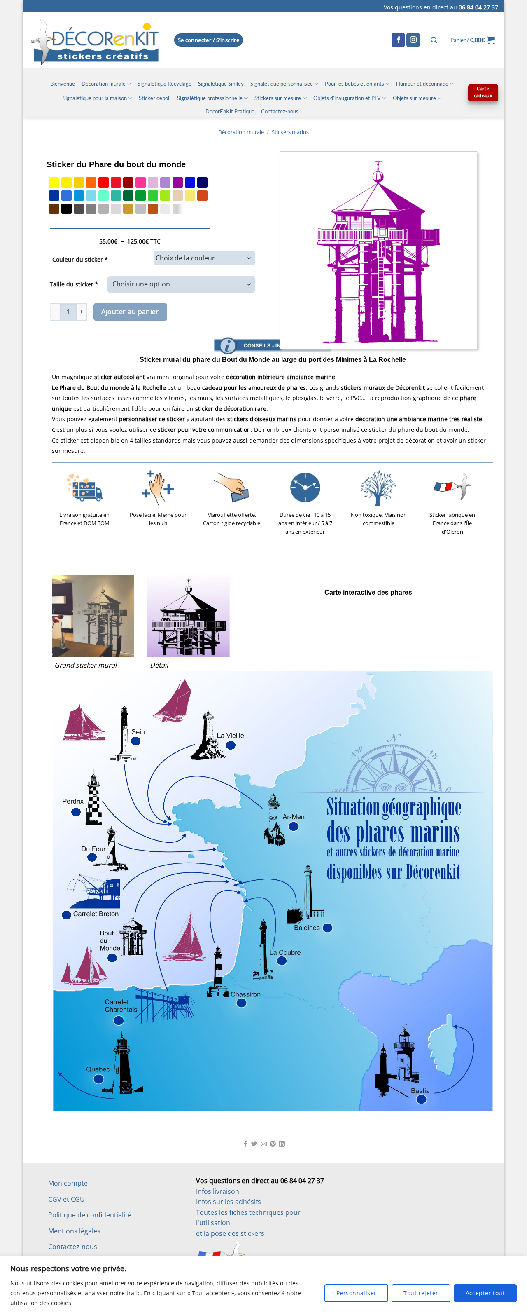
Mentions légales (74, 1230)
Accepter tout (485, 1293)
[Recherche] (434, 40)
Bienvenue (62, 83)
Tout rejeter (420, 1293)
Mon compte (68, 1183)
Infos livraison (217, 1191)
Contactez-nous (279, 111)
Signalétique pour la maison (95, 98)
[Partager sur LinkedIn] (282, 1144)
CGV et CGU (66, 1199)
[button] (208, 40)
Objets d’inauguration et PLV (347, 98)
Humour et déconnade (422, 83)
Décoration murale (104, 83)
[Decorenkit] (95, 40)
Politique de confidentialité (89, 1214)
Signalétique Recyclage (164, 83)
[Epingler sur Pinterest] (273, 1144)
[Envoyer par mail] (264, 1144)
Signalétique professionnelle (210, 98)
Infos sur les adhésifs (228, 1201)
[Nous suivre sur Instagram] (413, 40)
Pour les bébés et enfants (354, 83)
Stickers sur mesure (277, 98)
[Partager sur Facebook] (245, 1144)
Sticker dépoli (154, 98)
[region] (263, 1285)
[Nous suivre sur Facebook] (398, 40)
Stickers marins (290, 132)
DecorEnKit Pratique (229, 111)
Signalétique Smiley (221, 83)
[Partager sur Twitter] (254, 1144)
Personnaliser (356, 1293)
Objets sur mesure (414, 98)
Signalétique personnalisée (281, 83)
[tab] (272, 324)
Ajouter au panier (130, 311)
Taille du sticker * (74, 284)
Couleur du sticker (80, 259)
